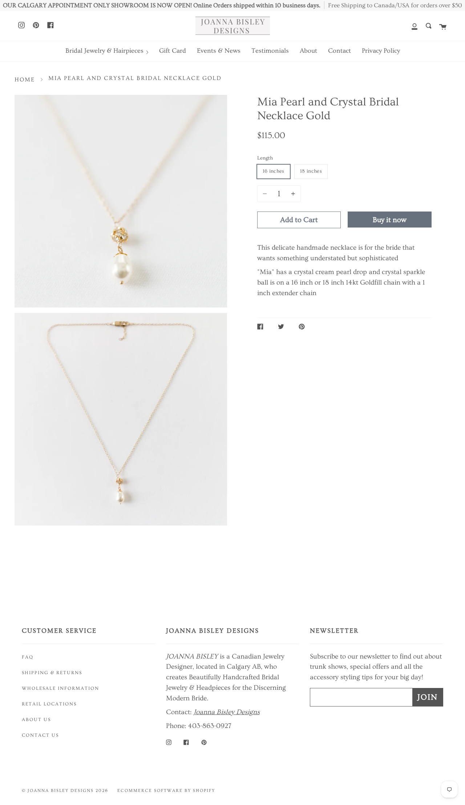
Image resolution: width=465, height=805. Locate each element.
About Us (36, 719)
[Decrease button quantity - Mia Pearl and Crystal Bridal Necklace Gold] (266, 194)
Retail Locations (49, 704)
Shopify (204, 790)
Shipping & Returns (52, 672)
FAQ (27, 657)
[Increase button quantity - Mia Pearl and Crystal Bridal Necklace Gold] (292, 194)
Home (25, 79)
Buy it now (390, 220)
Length (265, 158)
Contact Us (40, 735)
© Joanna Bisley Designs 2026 (65, 790)
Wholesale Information (60, 688)
